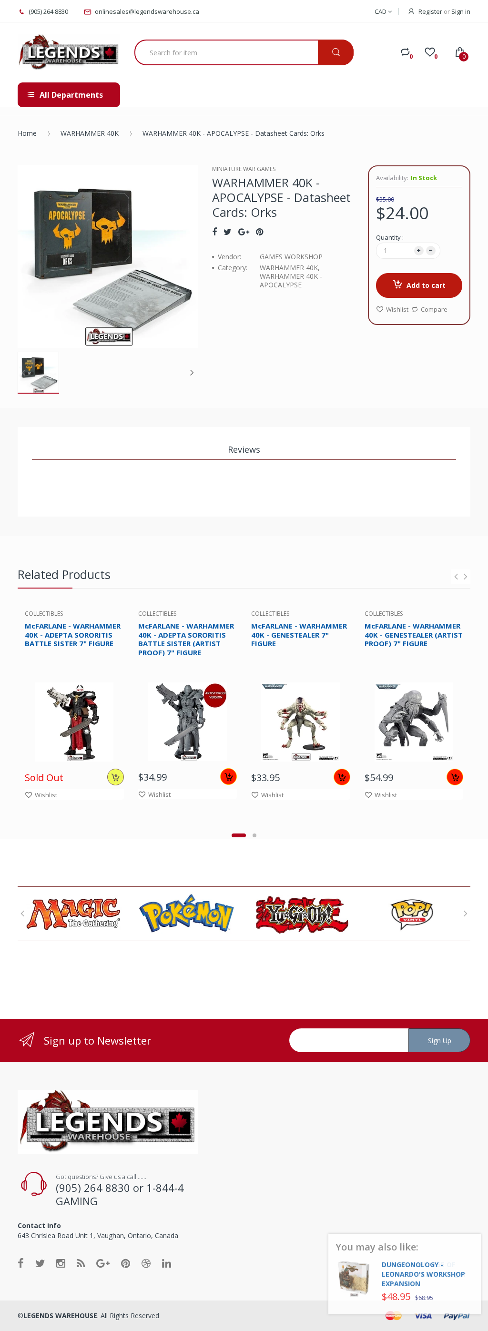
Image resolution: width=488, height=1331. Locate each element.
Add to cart (426, 285)
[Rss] (81, 1263)
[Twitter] (228, 231)
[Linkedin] (166, 1263)
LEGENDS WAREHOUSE (60, 1315)
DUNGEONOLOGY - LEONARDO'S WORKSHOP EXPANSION (423, 1274)
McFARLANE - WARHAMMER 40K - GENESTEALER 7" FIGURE (299, 635)
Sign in (460, 11)
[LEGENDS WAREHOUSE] (69, 52)
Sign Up (439, 1040)
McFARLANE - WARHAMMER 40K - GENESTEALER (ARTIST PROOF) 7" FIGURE (414, 635)
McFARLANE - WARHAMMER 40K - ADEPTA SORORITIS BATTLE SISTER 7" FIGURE (73, 635)
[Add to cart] (228, 776)
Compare (434, 309)
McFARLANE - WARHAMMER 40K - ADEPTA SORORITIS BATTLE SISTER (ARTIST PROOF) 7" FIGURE (186, 639)
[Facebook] (214, 231)
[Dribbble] (146, 1263)
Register (430, 11)
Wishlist (397, 309)
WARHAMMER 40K (90, 133)
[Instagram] (60, 1263)
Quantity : (390, 237)
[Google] (243, 231)
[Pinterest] (259, 231)
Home (27, 133)
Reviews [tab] (244, 449)
